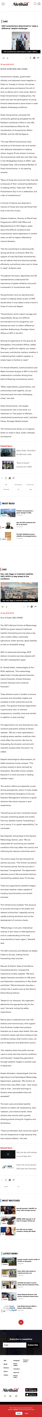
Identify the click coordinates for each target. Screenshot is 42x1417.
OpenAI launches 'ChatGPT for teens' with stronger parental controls (26, 1209)
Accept (19, 1413)
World (5, 1364)
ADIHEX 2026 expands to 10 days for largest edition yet (25, 1220)
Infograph (16, 1360)
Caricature (16, 1369)
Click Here (15, 1409)
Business (6, 1368)
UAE (5, 1360)
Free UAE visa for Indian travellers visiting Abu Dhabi (26, 1230)
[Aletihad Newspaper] (21, 4)
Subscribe (33, 1345)
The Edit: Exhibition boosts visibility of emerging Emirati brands (26, 535)
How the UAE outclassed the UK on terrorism (25, 524)
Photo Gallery (15, 1364)
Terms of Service (25, 1360)
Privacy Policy (15, 1376)
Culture (6, 1375)
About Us (16, 1372)
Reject (26, 1413)
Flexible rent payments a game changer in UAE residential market (24, 512)
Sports (6, 1371)
